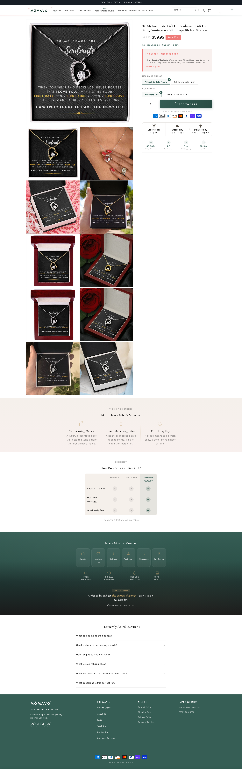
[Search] (195, 10)
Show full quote (153, 66)
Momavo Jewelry (125, 762)
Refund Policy (144, 707)
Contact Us (102, 732)
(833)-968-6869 (186, 712)
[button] (58, 10)
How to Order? (104, 708)
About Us (101, 714)
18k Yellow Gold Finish (184, 82)
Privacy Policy (144, 717)
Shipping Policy (145, 712)
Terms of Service (146, 722)
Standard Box (152, 94)
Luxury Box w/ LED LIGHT (178, 94)
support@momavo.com (190, 707)
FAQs (99, 720)
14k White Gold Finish (156, 82)
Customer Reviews (106, 738)
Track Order (102, 726)
